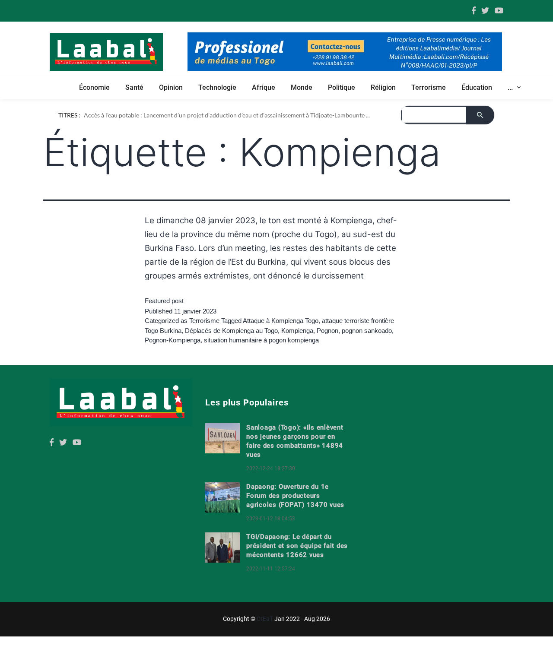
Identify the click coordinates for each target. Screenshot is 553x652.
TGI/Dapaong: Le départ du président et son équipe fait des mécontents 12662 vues (297, 546)
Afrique (263, 87)
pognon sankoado (367, 330)
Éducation (476, 87)
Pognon (327, 330)
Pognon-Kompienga (172, 340)
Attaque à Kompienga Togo (280, 320)
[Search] (480, 115)
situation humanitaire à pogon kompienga (261, 340)
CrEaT (265, 618)
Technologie (217, 87)
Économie (94, 87)
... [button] (511, 87)
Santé (134, 87)
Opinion (171, 87)
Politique (341, 87)
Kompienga (297, 330)
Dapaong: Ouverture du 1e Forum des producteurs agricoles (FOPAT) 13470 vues (295, 496)
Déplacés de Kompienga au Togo (231, 330)
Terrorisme (428, 87)
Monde (301, 87)
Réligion (383, 87)
